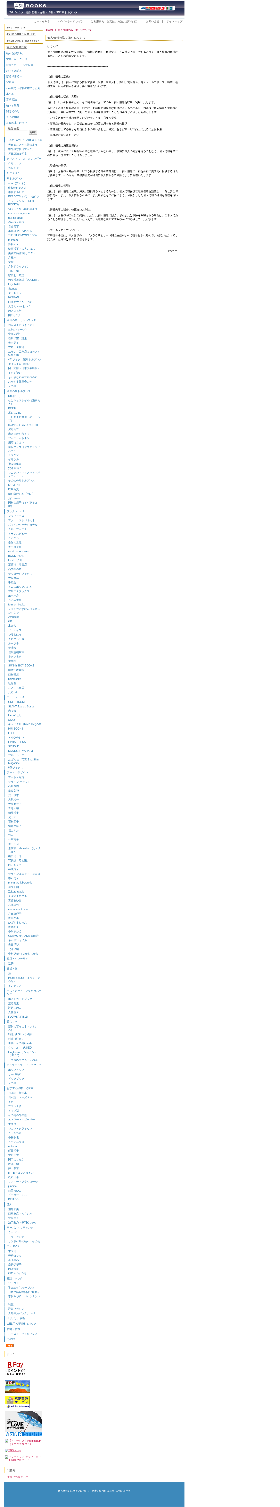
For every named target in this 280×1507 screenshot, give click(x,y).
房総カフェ (15, 429)
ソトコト (13, 1283)
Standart (13, 288)
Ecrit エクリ (15, 560)
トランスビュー (17, 533)
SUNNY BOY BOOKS (21, 665)
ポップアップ (16, 1069)
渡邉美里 (13, 1003)
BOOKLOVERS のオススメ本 (24, 139)
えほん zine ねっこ (19, 306)
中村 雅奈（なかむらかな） (24, 953)
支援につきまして (17, 1477)
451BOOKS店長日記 (21, 34)
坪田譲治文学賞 (17, 153)
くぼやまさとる (17, 895)
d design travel (17, 187)
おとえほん (13, 172)
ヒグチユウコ (16, 1141)
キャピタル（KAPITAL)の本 (24, 724)
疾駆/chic (13, 244)
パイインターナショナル (23, 524)
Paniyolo (13, 1268)
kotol (11, 733)
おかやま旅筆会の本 (20, 381)
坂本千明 (13, 1163)
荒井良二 (13, 1124)
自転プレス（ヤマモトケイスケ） (24, 449)
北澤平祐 (13, 949)
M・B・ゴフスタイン (21, 1172)
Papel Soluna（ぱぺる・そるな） (24, 979)
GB (10, 621)
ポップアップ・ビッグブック (24, 1065)
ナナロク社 (15, 547)
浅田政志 (13, 795)
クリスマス (15, 163)
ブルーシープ (16, 755)
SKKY (12, 719)
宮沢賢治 (11, 99)
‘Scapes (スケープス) (21, 1287)
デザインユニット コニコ (24, 873)
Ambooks (13, 616)
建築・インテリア (17, 958)
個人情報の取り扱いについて (74, 30)
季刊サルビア (16, 192)
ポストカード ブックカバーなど (24, 992)
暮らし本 (12, 1021)
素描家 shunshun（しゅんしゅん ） (24, 850)
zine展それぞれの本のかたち (23, 88)
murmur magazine (19, 213)
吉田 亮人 (14, 944)
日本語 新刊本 (17, 1092)
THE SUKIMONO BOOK (23, 235)
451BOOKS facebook (23, 40)
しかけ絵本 (15, 1074)
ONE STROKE (17, 702)
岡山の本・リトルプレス (21, 320)
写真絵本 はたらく (17, 122)
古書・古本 (13, 1329)
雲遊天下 (13, 226)
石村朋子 (13, 821)
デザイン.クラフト (19, 781)
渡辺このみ (15, 1007)
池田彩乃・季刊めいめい (23, 1222)
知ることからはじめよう (23, 208)
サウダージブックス (20, 573)
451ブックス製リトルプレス (25, 359)
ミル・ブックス (17, 529)
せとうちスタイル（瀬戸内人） (24, 402)
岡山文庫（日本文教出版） (24, 368)
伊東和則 (13, 887)
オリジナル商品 (16, 1318)
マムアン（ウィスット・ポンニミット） (24, 474)
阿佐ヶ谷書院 (16, 670)
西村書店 (13, 674)
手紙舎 (12, 582)
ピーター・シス (17, 1194)
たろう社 (13, 692)
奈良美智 (13, 790)
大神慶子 (13, 1012)
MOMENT (14, 484)
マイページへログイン (70, 21)
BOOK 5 (13, 408)
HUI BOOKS (15, 728)
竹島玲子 (13, 839)
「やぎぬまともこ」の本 (23, 1059)
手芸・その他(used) (20, 1043)
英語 (12, 1101)
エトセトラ (15, 293)
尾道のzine (14, 412)
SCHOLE (13, 746)
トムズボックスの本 (20, 586)
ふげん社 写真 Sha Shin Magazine (23, 761)
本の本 (10, 93)
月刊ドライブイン (19, 266)
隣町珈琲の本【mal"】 (21, 493)
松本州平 (13, 1177)
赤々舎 (12, 710)
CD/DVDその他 (17, 1273)
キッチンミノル (17, 940)
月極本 (12, 257)
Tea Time (13, 270)
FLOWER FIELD (18, 1016)
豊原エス (13, 1218)
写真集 (10, 82)
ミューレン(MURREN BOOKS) (21, 202)
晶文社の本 (15, 569)
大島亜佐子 (15, 804)
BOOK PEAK (16, 555)
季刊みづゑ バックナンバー (24, 1298)
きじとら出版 (16, 638)
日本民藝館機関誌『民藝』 (25, 1292)
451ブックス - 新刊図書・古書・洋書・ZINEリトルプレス (42, 12)
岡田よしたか (16, 1159)
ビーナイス (15, 630)
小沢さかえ (15, 931)
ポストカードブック (20, 998)
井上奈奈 (13, 1168)
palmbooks (14, 678)
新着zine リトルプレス (19, 65)
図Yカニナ (14, 315)
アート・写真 (16, 777)
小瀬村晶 (13, 1259)
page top (173, 250)
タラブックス (16, 515)
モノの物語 (12, 117)
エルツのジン (16, 737)
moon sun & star (18, 909)
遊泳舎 (12, 647)
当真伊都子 (15, 1264)
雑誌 (11, 1304)
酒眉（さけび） (17, 442)
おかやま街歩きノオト (21, 325)
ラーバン (13, 1232)
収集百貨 (13, 489)
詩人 (9, 1204)
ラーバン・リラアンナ (20, 1227)
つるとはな (15, 634)
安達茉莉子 (15, 468)
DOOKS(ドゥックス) (20, 750)
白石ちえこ (15, 865)
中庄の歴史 (15, 333)
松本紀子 (13, 927)
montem (13, 239)
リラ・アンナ (16, 1236)
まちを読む (15, 372)
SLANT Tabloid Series (21, 706)
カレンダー (15, 168)
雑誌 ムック (15, 1278)
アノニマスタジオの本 (21, 520)
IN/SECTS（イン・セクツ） (25, 196)
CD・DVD (13, 1246)
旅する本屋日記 (17, 47)
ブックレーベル (16, 511)
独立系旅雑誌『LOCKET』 (24, 279)
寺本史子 (13, 878)
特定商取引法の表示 (103, 1491)
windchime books (18, 551)
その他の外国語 (17, 1115)
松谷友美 (13, 918)
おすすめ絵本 (14, 70)
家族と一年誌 (16, 275)
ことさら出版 (16, 687)
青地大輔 (13, 808)
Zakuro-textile (16, 891)
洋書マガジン (16, 1308)
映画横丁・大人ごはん (21, 248)
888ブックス (15, 767)
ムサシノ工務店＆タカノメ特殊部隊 (24, 353)
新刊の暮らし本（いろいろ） (23, 1028)
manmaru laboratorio (20, 882)
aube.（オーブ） (18, 329)
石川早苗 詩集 (17, 338)
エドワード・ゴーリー (21, 1119)
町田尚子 (13, 1150)
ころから (13, 538)
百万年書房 (15, 600)
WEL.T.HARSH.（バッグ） (23, 1323)
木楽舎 (12, 625)
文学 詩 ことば (16, 59)
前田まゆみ (15, 1190)
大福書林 (13, 577)
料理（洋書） (16, 1038)
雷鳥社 (12, 661)
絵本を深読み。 (15, 53)
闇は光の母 (12, 111)
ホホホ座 (13, 595)
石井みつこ (15, 904)
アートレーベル (16, 697)
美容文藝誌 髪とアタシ (22, 253)
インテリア (15, 985)
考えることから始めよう (23, 144)
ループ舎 (13, 643)
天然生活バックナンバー (23, 1313)
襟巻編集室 (15, 463)
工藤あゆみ (15, 900)
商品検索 (13, 128)
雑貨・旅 (12, 968)
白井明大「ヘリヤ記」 (21, 301)
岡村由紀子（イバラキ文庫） (23, 504)
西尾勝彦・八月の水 (20, 1213)
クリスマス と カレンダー (24, 158)
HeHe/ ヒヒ (15, 715)
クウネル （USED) (20, 1047)
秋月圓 (12, 683)
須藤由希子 (15, 826)
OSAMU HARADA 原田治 (23, 935)
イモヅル (13, 459)
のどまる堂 (15, 310)
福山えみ (13, 830)
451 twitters (16, 27)
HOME (50, 30)
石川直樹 (13, 786)
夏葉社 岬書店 (17, 564)
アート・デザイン (17, 772)
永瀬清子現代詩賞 (19, 363)
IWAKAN (13, 297)
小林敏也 (13, 1137)
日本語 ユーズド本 (20, 1097)
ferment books (16, 604)
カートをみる (42, 21)
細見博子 (13, 812)
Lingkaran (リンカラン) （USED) (21, 1054)
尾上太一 (13, 817)
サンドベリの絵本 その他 (24, 1241)
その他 (12, 386)
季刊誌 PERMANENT (21, 231)
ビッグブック (16, 1078)
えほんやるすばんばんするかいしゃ (24, 611)
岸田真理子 (15, 913)
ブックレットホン (19, 438)
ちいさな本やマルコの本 (23, 377)
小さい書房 (15, 656)
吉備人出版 (15, 542)
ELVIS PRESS (17, 741)
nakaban (13, 1146)
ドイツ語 (13, 1110)
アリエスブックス (19, 591)
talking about (15, 217)
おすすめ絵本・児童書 (20, 1088)
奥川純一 (13, 799)
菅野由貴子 (15, 1154)
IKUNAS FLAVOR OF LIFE (24, 425)
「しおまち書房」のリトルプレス (24, 418)
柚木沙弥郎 (12, 105)
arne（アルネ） (18, 183)
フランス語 (15, 1106)
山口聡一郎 (15, 856)
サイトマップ (174, 21)
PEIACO (13, 1199)
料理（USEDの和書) (20, 1034)
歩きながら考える (19, 433)
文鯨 (11, 262)
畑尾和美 (13, 1209)
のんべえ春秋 (16, 222)
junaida (12, 1186)
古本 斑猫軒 (16, 347)
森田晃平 (13, 342)
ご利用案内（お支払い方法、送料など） (115, 21)
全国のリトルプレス (19, 391)
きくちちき (15, 1132)
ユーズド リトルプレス (23, 1333)
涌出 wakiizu (15, 498)
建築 (11, 963)
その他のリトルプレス (21, 480)
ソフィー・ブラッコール (23, 1181)
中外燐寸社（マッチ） (21, 149)
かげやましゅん (17, 922)
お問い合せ (152, 21)
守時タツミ (15, 1255)
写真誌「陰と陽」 (19, 860)
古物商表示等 (123, 1491)
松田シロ (13, 843)
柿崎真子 (13, 869)
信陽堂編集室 (16, 652)
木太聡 (12, 1251)
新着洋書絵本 (14, 76)
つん (11, 834)
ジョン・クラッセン (20, 1128)
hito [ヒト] (14, 395)
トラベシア (15, 454)
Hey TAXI (14, 284)
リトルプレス (15, 178)
